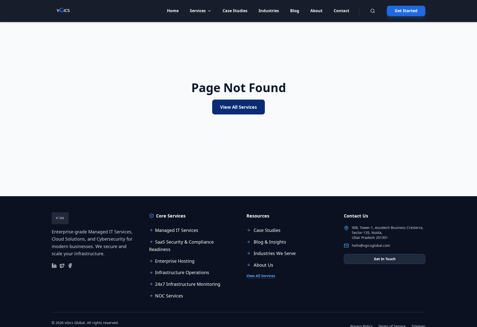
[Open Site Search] (373, 11)
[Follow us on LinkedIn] (54, 265)
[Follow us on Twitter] (62, 265)
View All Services (238, 107)
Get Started (406, 10)
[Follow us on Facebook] (70, 265)
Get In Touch (385, 258)
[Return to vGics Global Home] (60, 218)
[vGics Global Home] (64, 11)
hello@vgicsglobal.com (371, 245)
